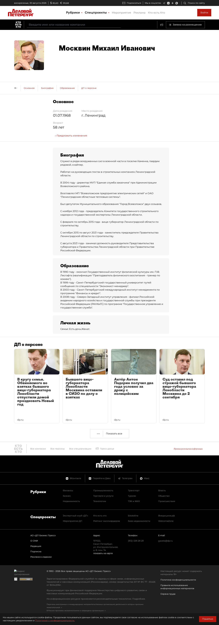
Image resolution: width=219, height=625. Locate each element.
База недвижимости (139, 521)
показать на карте (103, 553)
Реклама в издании (41, 557)
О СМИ (34, 540)
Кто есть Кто (156, 12)
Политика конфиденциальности (178, 579)
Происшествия (166, 501)
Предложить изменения (71, 135)
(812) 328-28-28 (136, 540)
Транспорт (134, 490)
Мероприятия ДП (72, 521)
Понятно (207, 619)
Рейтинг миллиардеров (106, 521)
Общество (164, 496)
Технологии (99, 501)
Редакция (35, 546)
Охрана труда (167, 594)
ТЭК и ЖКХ (134, 501)
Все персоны (57, 448)
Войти (204, 12)
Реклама (139, 12)
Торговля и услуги (103, 496)
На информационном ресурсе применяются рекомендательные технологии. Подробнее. (96, 598)
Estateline (133, 515)
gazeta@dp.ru (165, 540)
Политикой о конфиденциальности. (55, 620)
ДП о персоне (89, 88)
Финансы (68, 490)
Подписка (35, 551)
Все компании (38, 448)
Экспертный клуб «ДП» (75, 515)
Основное (29, 88)
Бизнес (67, 496)
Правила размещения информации (188, 448)
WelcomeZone (165, 521)
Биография (47, 88)
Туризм (132, 496)
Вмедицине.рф (166, 515)
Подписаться (134, 3)
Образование (67, 88)
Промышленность (103, 490)
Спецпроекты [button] (96, 12)
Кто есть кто (100, 515)
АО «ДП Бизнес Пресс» (43, 535)
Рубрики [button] (73, 12)
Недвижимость (71, 501)
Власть (162, 490)
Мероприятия (121, 12)
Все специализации (80, 448)
